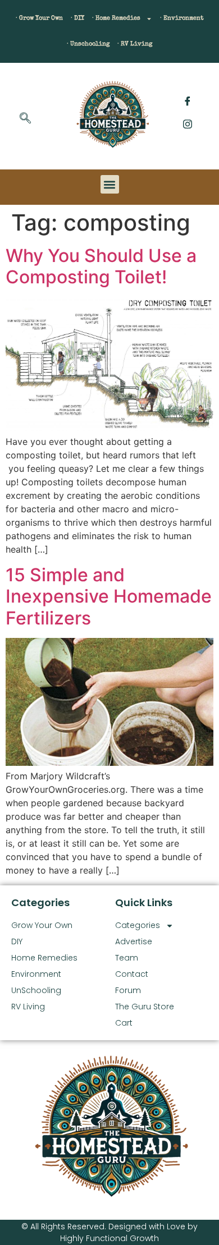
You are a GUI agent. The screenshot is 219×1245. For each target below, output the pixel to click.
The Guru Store (144, 1006)
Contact (131, 974)
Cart (124, 1022)
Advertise (133, 941)
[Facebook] (187, 101)
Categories (137, 925)
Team (126, 957)
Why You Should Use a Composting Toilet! (101, 266)
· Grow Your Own (39, 18)
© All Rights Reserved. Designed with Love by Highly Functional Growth (109, 1232)
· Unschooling (88, 44)
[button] (25, 119)
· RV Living (134, 44)
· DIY (77, 18)
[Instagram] (187, 123)
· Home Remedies (116, 18)
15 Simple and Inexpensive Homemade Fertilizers (109, 596)
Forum (128, 990)
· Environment (182, 18)
